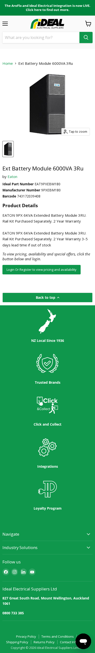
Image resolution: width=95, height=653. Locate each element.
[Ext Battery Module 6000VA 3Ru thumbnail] (8, 149)
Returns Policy (44, 642)
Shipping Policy (17, 642)
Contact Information (74, 642)
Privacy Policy (26, 636)
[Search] (86, 37)
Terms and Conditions (57, 636)
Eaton (12, 176)
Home (7, 63)
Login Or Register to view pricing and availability (41, 269)
